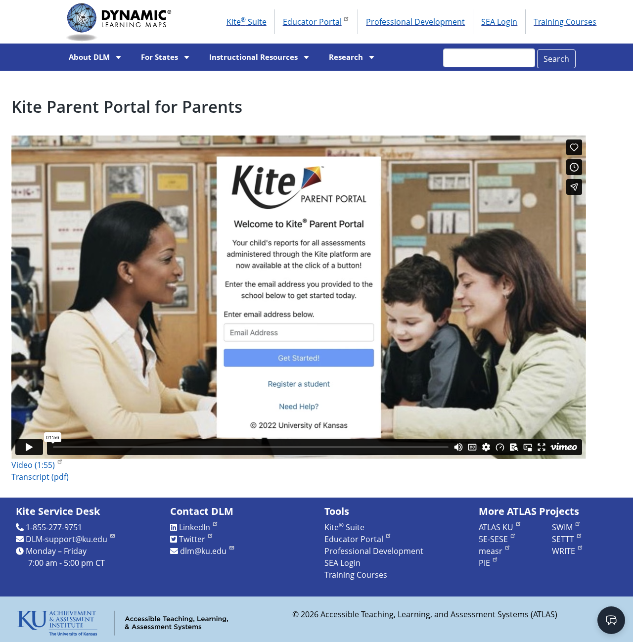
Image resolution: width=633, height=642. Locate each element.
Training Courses (565, 21)
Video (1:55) (33, 464)
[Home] (122, 22)
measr (490, 551)
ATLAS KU (496, 527)
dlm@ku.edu (203, 551)
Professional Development (415, 21)
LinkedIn (194, 527)
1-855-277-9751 (54, 527)
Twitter (192, 539)
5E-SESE (493, 539)
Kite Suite (246, 21)
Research (346, 57)
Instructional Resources (253, 57)
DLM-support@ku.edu (66, 539)
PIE (484, 562)
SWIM (562, 527)
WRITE (563, 551)
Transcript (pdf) (40, 476)
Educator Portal (312, 21)
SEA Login (499, 21)
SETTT (563, 539)
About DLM (89, 57)
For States (159, 57)
